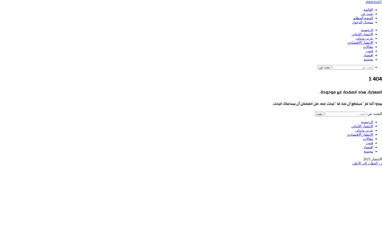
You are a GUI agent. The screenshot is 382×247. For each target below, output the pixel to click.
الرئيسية (367, 30)
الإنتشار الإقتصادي (360, 42)
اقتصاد (368, 55)
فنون (369, 51)
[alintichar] (374, 2)
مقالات (368, 47)
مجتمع (368, 59)
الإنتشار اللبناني (362, 34)
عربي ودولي (364, 38)
